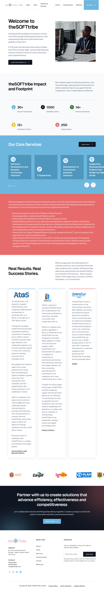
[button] (86, 185)
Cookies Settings (79, 586)
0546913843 (12, 564)
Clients (57, 5)
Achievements (68, 5)
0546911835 (12, 562)
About (28, 5)
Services (39, 554)
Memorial (79, 5)
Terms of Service (65, 586)
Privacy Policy (53, 586)
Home (21, 5)
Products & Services (44, 5)
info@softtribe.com (14, 566)
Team (35, 5)
